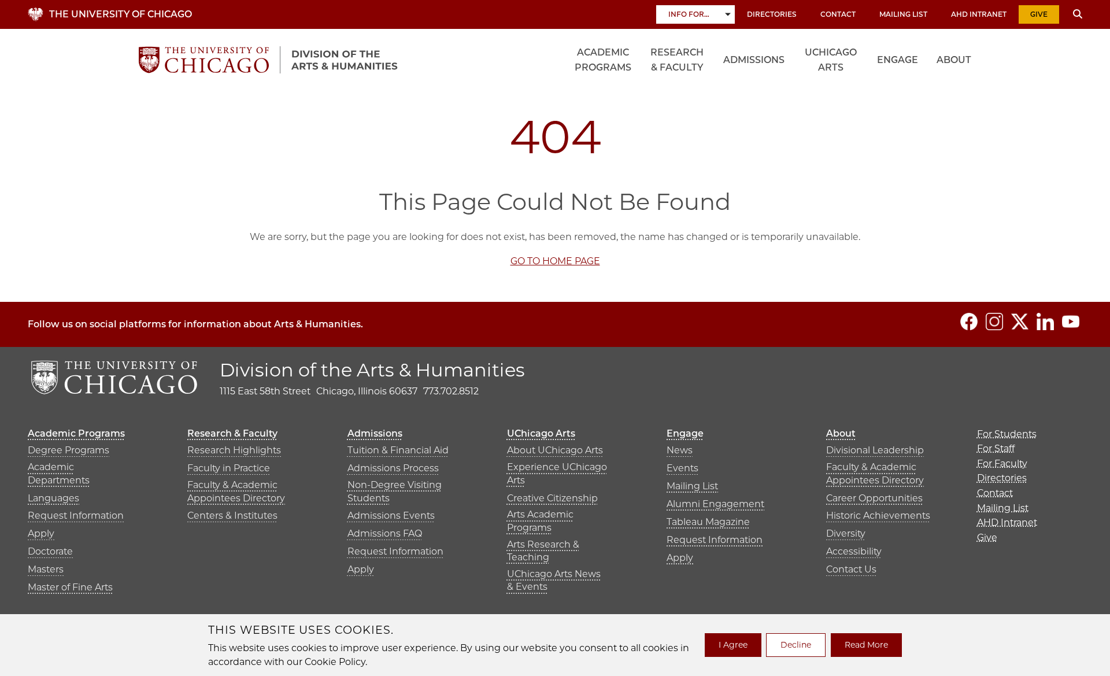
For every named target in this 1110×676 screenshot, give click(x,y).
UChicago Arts (831, 60)
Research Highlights (234, 450)
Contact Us (851, 569)
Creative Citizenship (552, 498)
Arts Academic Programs (540, 521)
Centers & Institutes (232, 515)
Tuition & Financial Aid (398, 450)
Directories (772, 14)
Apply (41, 533)
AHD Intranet (979, 14)
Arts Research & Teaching (543, 551)
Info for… (688, 14)
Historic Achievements (878, 515)
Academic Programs (603, 60)
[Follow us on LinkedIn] (1045, 321)
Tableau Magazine (708, 521)
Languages (53, 498)
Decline (795, 645)
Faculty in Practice (228, 468)
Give (1039, 14)
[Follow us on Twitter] (1019, 321)
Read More (866, 645)
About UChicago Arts (555, 450)
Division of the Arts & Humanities (372, 370)
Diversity (845, 533)
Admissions (754, 59)
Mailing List (903, 14)
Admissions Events (391, 515)
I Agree (733, 645)
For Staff (996, 448)
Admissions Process (393, 468)
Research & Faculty (677, 60)
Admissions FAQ (384, 533)
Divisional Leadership (875, 450)
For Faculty (1002, 463)
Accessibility (854, 551)
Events (682, 468)
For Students (1007, 433)
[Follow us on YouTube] (1070, 321)
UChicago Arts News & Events (554, 580)
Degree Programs (68, 450)
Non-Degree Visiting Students (394, 491)
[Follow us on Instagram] (994, 321)
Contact (838, 14)
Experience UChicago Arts (557, 473)
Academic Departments (59, 473)
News (680, 450)
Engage (897, 59)
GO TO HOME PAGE (555, 261)
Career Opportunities (874, 498)
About (954, 59)
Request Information (76, 515)
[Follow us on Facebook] (969, 321)
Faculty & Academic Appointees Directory (236, 491)
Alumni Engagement (715, 503)
